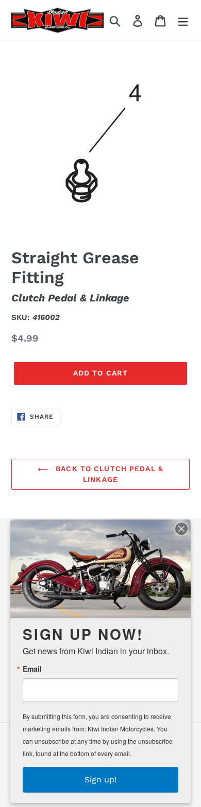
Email (32, 668)
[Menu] (183, 20)
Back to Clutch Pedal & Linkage (108, 473)
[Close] (181, 529)
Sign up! (100, 779)
